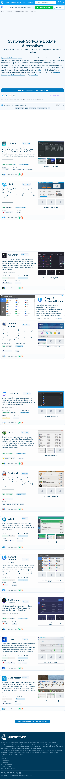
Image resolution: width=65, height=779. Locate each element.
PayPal (21, 754)
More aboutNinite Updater (50, 701)
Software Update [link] (42, 108)
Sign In (59, 2)
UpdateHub (33, 75)
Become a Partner (6, 766)
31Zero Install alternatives (8, 489)
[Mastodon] (8, 773)
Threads (20, 752)
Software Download (20, 207)
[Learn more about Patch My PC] (4, 255)
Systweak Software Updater (11, 58)
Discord (49, 751)
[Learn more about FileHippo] (4, 184)
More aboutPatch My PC (50, 278)
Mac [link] (23, 108)
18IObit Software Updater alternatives (11, 613)
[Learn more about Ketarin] (4, 433)
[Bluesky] (11, 773)
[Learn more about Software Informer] (4, 324)
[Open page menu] (63, 2)
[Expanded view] (57, 105)
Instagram (26, 752)
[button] (51, 149)
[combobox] (45, 2)
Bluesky (15, 752)
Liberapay (14, 754)
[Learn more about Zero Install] (4, 473)
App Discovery (19, 346)
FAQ (2, 756)
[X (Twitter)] (5, 773)
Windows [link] (17, 108)
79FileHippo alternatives (7, 202)
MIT (14, 164)
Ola (12, 745)
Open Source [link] (32, 108)
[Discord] (2, 773)
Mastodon (10, 752)
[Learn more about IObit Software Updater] (4, 600)
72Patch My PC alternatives (8, 272)
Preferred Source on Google (8, 768)
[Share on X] (6, 95)
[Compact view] (59, 105)
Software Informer (18, 75)
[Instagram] (17, 773)
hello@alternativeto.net (35, 751)
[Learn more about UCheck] (4, 519)
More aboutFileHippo (50, 207)
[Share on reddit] (10, 95)
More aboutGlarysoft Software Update (50, 580)
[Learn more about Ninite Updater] (4, 678)
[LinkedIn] (20, 773)
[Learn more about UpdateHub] (4, 394)
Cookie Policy (4, 762)
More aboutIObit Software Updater (50, 623)
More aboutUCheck (50, 542)
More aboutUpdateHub (50, 416)
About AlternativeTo (6, 764)
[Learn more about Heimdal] (4, 639)
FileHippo (56, 72)
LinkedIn (33, 752)
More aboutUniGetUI (50, 166)
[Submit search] (36, 2)
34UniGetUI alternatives (7, 159)
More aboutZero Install (50, 496)
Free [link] (26, 108)
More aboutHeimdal (50, 662)
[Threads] (14, 773)
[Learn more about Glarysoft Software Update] (4, 557)
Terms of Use (4, 758)
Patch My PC (5, 75)
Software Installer (24, 164)
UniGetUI (39, 70)
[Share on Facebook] (2, 95)
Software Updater (23, 278)
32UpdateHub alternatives (8, 407)
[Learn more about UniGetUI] (4, 144)
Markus (18, 745)
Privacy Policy (5, 760)
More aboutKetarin (50, 455)
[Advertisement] (32, 24)
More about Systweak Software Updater (31, 90)
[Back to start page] (2, 2)
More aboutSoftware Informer (50, 347)
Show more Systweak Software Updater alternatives (32, 721)
